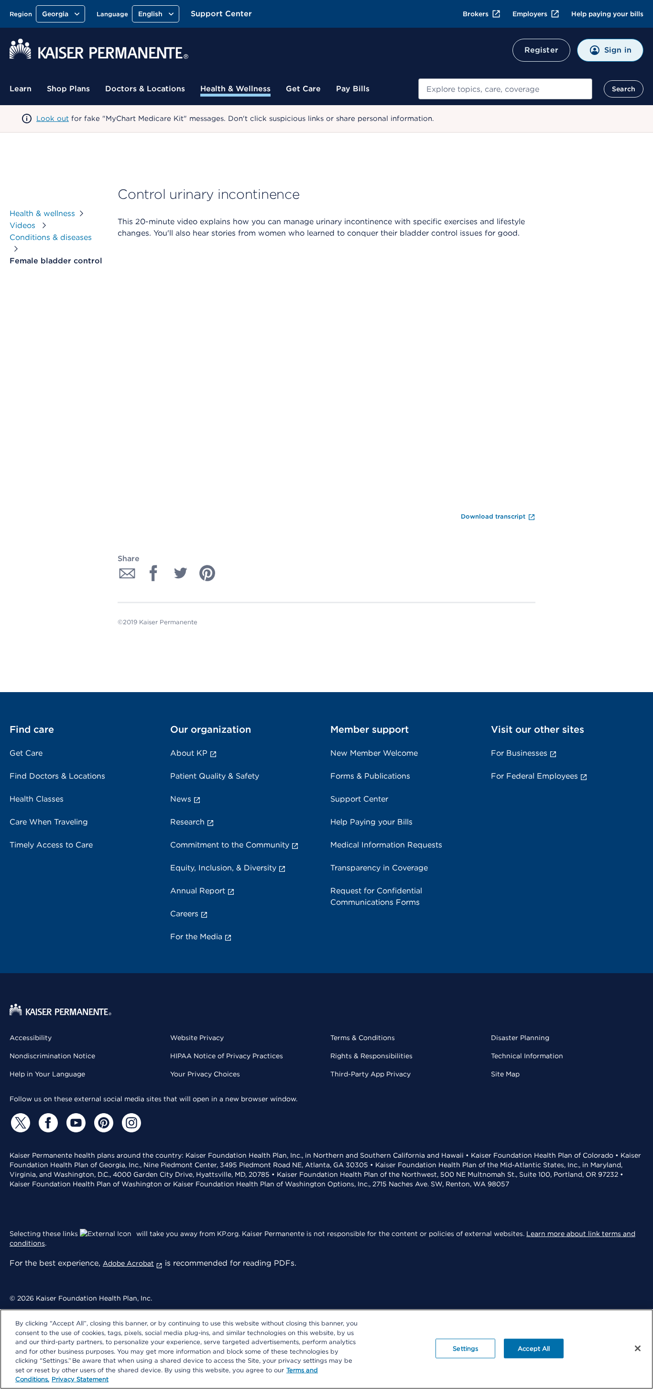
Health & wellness (42, 213)
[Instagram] (130, 1122)
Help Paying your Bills (371, 821)
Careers (184, 913)
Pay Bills (353, 88)
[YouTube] (74, 1122)
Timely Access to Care (51, 844)
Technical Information (527, 1056)
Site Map (505, 1074)
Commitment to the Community (229, 844)
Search (623, 89)
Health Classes (37, 798)
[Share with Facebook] (153, 573)
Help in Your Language (47, 1074)
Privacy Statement (80, 1379)
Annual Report (197, 890)
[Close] (637, 1348)
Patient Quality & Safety (214, 776)
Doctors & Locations (145, 88)
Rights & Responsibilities (371, 1056)
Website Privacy (197, 1038)
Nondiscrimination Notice (52, 1056)
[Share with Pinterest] (207, 573)
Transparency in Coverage (379, 867)
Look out (52, 118)
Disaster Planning (520, 1038)
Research (187, 821)
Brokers (476, 14)
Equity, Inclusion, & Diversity (223, 867)
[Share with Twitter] (180, 573)
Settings (465, 1348)
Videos (24, 225)
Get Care (303, 88)
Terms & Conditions (362, 1038)
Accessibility (31, 1038)
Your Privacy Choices (205, 1074)
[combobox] (505, 88)
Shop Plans (68, 88)
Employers (529, 14)
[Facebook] (46, 1122)
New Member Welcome (374, 753)
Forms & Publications (370, 776)
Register (541, 49)
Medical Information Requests (386, 844)
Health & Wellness (235, 88)
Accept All (534, 1348)
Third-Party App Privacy (370, 1074)
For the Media (196, 936)
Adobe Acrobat (128, 1263)
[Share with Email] (127, 573)
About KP (188, 753)
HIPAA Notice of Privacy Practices (226, 1056)
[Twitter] (19, 1122)
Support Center (221, 13)
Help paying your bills (607, 14)
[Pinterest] (102, 1122)
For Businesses (519, 753)
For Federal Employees (534, 776)
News (180, 798)
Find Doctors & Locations (57, 776)
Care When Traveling (49, 821)
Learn (21, 88)
